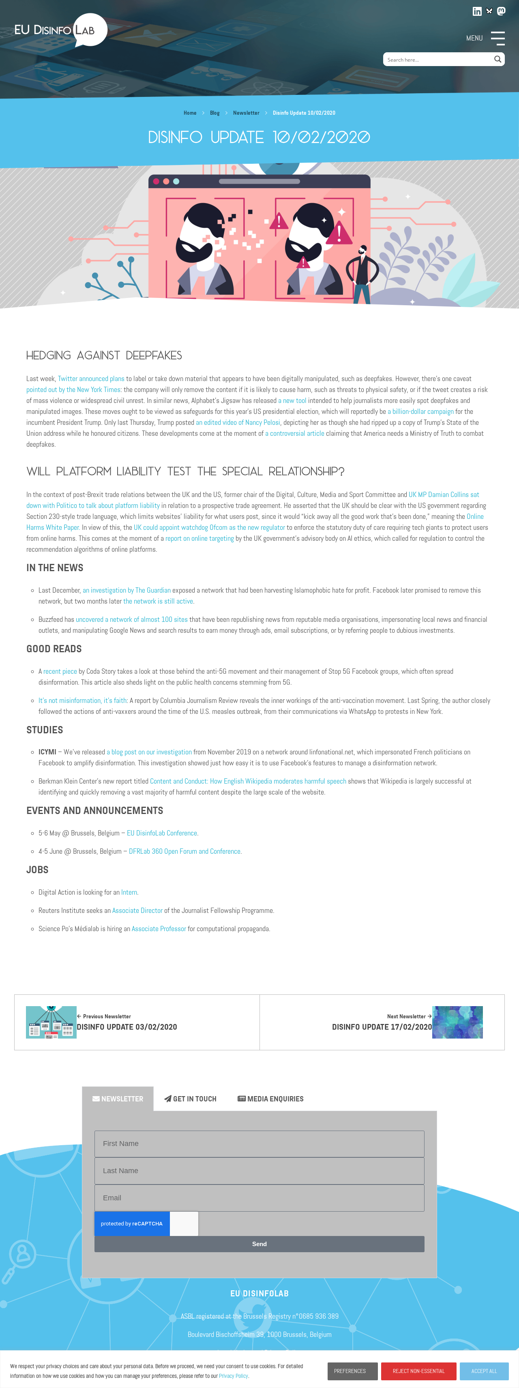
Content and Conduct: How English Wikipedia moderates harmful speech (248, 781)
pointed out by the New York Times (73, 389)
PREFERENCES (350, 1371)
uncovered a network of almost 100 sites (132, 619)
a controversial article (294, 433)
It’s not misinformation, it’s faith (83, 700)
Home (190, 113)
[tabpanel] (259, 1194)
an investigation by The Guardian (127, 590)
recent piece (59, 671)
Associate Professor (159, 928)
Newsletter (246, 113)
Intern (129, 892)
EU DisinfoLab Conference (162, 833)
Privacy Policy (233, 1376)
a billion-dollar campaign (421, 411)
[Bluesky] (489, 11)
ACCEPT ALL (484, 1371)
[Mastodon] (501, 9)
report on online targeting (199, 538)
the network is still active (158, 601)
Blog (215, 113)
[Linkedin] (477, 9)
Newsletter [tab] (121, 1099)
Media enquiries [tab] (275, 1099)
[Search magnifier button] (498, 59)
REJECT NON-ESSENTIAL (419, 1371)
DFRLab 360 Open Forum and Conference (184, 851)
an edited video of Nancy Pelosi (238, 422)
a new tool (292, 400)
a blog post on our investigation (149, 752)
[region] (259, 1369)
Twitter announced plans (91, 378)
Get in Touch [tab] (194, 1099)
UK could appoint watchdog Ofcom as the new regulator (209, 527)
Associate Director (137, 910)
